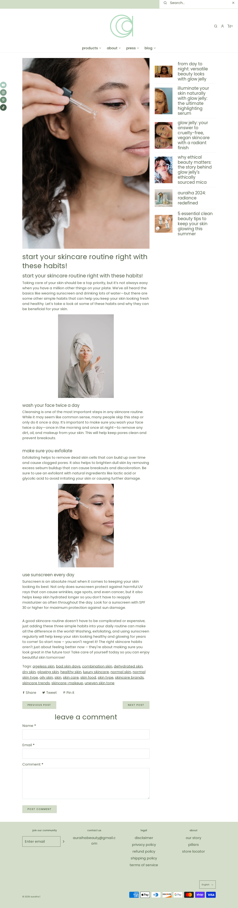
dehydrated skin (128, 666)
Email (28, 745)
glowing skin (48, 671)
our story (193, 837)
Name (29, 725)
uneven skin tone (99, 683)
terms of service (144, 865)
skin (58, 677)
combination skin (97, 666)
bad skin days (68, 666)
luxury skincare (96, 671)
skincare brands (129, 677)
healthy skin (70, 671)
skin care (71, 677)
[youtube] (3, 85)
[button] (207, 884)
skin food (88, 677)
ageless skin (43, 666)
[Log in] (222, 26)
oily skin (46, 677)
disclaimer (144, 837)
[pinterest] (3, 100)
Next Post (136, 705)
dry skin (29, 671)
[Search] (233, 3)
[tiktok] (3, 107)
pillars (193, 844)
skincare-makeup (67, 683)
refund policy (143, 851)
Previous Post (39, 705)
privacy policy (144, 844)
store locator (193, 851)
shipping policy (144, 858)
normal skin (120, 671)
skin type (105, 677)
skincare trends (36, 683)
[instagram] (3, 92)
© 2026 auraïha (30, 896)
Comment (32, 764)
